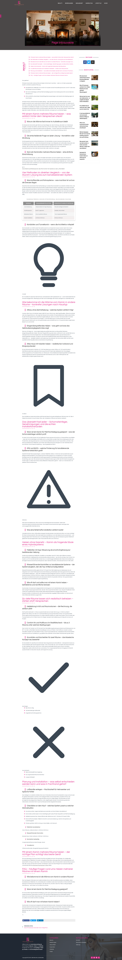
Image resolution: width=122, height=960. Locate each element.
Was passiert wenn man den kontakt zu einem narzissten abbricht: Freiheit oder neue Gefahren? (85, 145)
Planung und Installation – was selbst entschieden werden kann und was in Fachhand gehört (52, 70)
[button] (26, 920)
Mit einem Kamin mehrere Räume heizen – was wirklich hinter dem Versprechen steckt (52, 57)
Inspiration (89, 3)
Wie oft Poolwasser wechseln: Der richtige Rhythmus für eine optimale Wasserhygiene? (85, 89)
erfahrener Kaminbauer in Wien (40, 865)
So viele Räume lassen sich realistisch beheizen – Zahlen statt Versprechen (49, 68)
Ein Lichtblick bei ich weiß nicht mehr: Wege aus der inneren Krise (85, 107)
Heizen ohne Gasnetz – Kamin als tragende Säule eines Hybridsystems (48, 66)
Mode (106, 3)
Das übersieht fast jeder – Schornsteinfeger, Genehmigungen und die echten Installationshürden (52, 64)
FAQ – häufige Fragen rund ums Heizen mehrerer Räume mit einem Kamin (49, 75)
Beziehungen (69, 3)
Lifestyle (98, 3)
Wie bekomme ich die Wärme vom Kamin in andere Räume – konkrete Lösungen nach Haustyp (52, 61)
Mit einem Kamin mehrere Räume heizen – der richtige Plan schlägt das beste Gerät (51, 73)
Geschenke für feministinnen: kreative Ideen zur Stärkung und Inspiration (84, 156)
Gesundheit (79, 3)
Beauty (60, 3)
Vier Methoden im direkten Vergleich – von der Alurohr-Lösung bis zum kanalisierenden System (52, 59)
